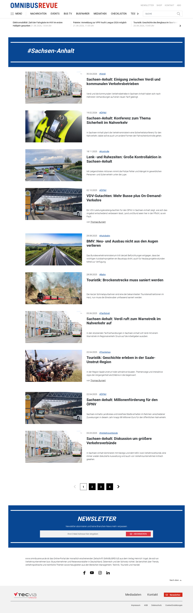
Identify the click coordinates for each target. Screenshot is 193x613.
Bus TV (68, 13)
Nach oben (174, 580)
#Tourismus (105, 352)
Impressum (135, 605)
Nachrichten (38, 13)
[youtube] (92, 572)
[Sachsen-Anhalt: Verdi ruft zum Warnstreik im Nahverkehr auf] (53, 327)
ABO (179, 5)
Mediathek (100, 13)
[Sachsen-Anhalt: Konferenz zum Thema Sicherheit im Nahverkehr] (53, 126)
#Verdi (102, 74)
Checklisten (119, 13)
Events (55, 13)
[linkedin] (108, 572)
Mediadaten (133, 594)
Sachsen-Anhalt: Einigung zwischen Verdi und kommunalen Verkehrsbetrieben (123, 81)
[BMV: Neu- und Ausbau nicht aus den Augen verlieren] (53, 249)
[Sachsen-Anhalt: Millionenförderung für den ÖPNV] (53, 408)
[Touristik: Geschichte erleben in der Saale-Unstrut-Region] (53, 366)
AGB (146, 605)
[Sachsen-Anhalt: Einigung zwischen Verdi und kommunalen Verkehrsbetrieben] (53, 88)
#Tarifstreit (104, 313)
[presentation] (180, 25)
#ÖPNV (102, 112)
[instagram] (100, 572)
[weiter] (118, 486)
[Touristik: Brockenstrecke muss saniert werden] (53, 288)
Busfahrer (82, 13)
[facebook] (84, 572)
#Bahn (102, 274)
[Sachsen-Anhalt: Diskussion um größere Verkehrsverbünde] (53, 447)
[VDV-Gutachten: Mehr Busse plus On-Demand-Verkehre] (53, 204)
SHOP (159, 5)
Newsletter (147, 5)
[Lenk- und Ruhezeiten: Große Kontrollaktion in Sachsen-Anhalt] (53, 165)
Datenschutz (156, 605)
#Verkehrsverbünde (108, 433)
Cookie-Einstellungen (173, 605)
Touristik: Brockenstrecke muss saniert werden (125, 280)
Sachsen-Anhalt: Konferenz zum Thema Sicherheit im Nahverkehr (119, 120)
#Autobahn (104, 235)
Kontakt (152, 594)
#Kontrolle (104, 151)
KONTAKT (169, 5)
